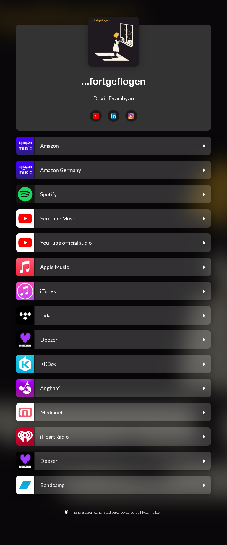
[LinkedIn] (113, 116)
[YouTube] (96, 116)
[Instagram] (131, 116)
